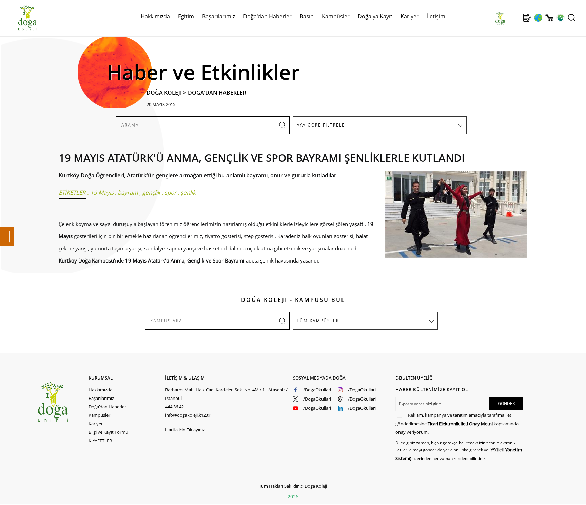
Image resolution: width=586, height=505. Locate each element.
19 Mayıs (102, 192)
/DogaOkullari (317, 390)
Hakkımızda (100, 390)
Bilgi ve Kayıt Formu (108, 432)
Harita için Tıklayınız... (186, 430)
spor (170, 192)
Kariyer (410, 16)
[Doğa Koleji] (63, 402)
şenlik (188, 192)
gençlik (151, 192)
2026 (293, 496)
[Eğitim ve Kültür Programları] (538, 18)
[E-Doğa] (560, 18)
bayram (128, 192)
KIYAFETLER (100, 441)
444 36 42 (174, 407)
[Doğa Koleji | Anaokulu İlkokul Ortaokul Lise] (20, 18)
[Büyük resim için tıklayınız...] (452, 218)
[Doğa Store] (549, 18)
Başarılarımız (101, 398)
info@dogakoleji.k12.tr (187, 415)
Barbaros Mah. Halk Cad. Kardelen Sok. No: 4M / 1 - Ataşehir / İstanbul (226, 394)
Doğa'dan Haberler (267, 16)
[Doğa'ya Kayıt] (527, 18)
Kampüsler (336, 16)
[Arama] (571, 18)
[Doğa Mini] (516, 18)
